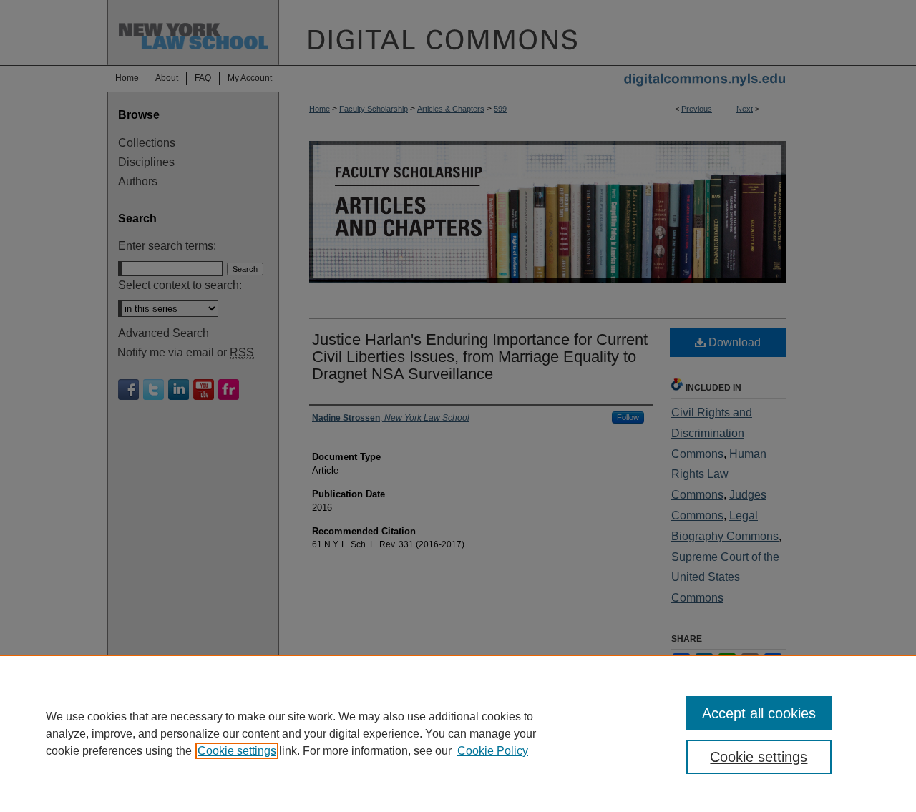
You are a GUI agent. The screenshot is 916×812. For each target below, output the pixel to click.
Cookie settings (237, 751)
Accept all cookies (759, 713)
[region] (458, 733)
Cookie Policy (492, 751)
